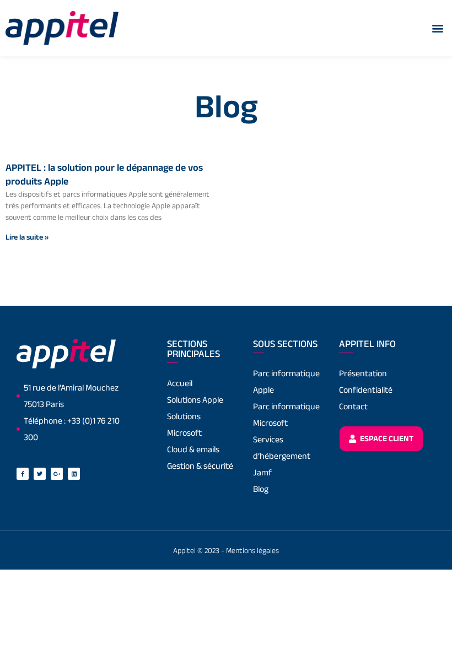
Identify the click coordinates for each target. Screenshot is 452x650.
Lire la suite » (27, 236)
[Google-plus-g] (57, 474)
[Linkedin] (74, 474)
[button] (437, 28)
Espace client (385, 438)
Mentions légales (252, 550)
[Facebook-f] (23, 474)
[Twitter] (40, 474)
